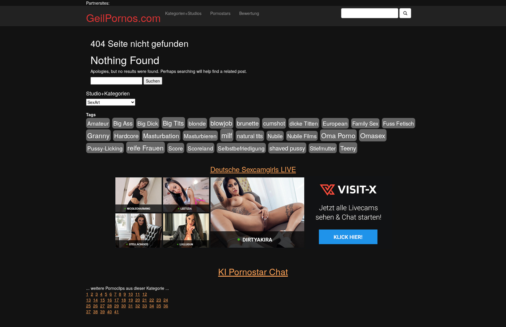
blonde (197, 123)
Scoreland (200, 148)
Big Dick (147, 123)
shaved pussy (287, 148)
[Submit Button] (405, 13)
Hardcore (126, 135)
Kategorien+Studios (183, 13)
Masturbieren (200, 136)
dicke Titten (304, 123)
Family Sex (365, 123)
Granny (98, 135)
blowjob (221, 122)
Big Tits (173, 122)
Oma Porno (338, 135)
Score (175, 148)
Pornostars (220, 13)
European (335, 123)
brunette (248, 123)
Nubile (275, 136)
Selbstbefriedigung (241, 148)
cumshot (274, 123)
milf (226, 135)
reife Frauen (145, 147)
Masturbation (161, 135)
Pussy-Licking (105, 148)
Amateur (98, 123)
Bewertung (249, 13)
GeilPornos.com (123, 17)
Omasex (372, 135)
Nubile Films (302, 136)
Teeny (348, 147)
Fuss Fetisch (398, 123)
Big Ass (123, 123)
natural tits (250, 136)
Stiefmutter (323, 148)
